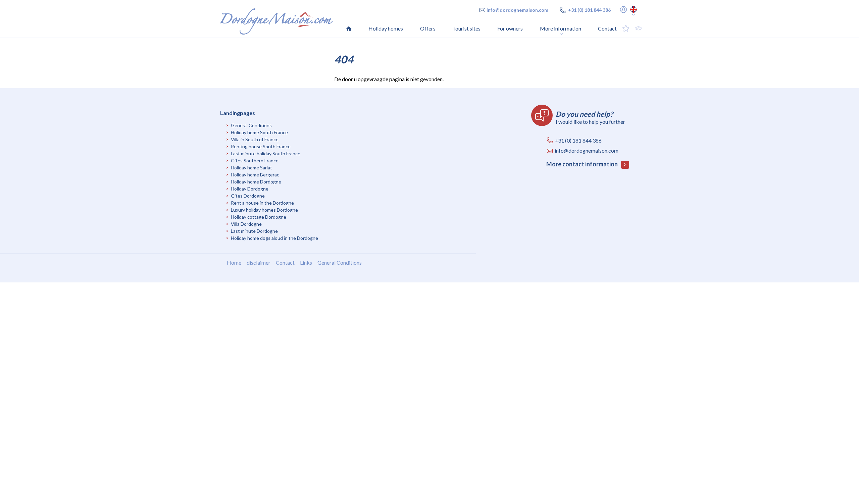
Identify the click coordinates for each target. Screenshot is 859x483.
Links (306, 262)
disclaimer (258, 262)
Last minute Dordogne (254, 231)
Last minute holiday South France (265, 153)
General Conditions (251, 125)
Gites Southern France (255, 160)
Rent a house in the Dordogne (262, 203)
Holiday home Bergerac (255, 174)
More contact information (582, 164)
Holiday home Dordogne (256, 181)
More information (560, 28)
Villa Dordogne (246, 224)
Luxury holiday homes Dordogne (264, 210)
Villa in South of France (255, 139)
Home (234, 262)
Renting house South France (261, 146)
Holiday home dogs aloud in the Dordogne (274, 238)
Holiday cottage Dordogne (258, 217)
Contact (285, 262)
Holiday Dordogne (249, 189)
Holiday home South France (259, 132)
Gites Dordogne (248, 196)
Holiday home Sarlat (251, 167)
